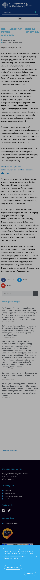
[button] (13, 567)
